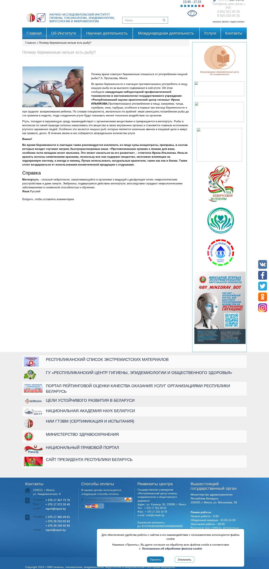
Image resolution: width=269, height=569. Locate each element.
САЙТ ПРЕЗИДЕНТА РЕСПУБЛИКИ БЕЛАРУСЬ (89, 459)
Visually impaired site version (192, 13)
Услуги (210, 33)
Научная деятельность (107, 33)
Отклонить (184, 559)
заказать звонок (220, 21)
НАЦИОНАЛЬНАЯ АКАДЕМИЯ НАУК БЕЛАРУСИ (90, 411)
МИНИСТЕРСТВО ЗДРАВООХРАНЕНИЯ (82, 434)
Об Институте (63, 33)
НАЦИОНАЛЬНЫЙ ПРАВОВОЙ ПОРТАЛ (82, 447)
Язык (25, 191)
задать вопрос (237, 21)
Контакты (233, 33)
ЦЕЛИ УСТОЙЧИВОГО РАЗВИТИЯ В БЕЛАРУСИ (90, 400)
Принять (155, 559)
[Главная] (70, 14)
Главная (34, 33)
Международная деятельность (166, 33)
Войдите (27, 199)
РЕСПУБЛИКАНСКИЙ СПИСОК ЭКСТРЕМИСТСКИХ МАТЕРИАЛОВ (107, 359)
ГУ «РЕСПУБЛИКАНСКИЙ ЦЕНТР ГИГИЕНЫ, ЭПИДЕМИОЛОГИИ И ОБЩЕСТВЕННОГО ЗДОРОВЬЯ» (139, 372)
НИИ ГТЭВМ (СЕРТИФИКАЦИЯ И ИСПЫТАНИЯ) (90, 421)
